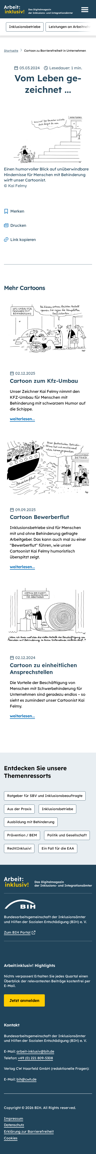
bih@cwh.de (26, 1079)
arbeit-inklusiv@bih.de (35, 1051)
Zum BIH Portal (17, 932)
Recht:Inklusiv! (19, 848)
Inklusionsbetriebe (24, 26)
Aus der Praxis (19, 809)
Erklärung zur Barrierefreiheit (29, 1131)
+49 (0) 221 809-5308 (35, 1058)
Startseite (11, 50)
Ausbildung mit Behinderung (30, 822)
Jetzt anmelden (24, 1000)
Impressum (13, 1118)
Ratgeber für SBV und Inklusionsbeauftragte (44, 795)
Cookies (10, 1138)
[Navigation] (84, 9)
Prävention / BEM (22, 835)
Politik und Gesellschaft (67, 835)
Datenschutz (14, 1125)
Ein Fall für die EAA (58, 848)
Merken (17, 211)
